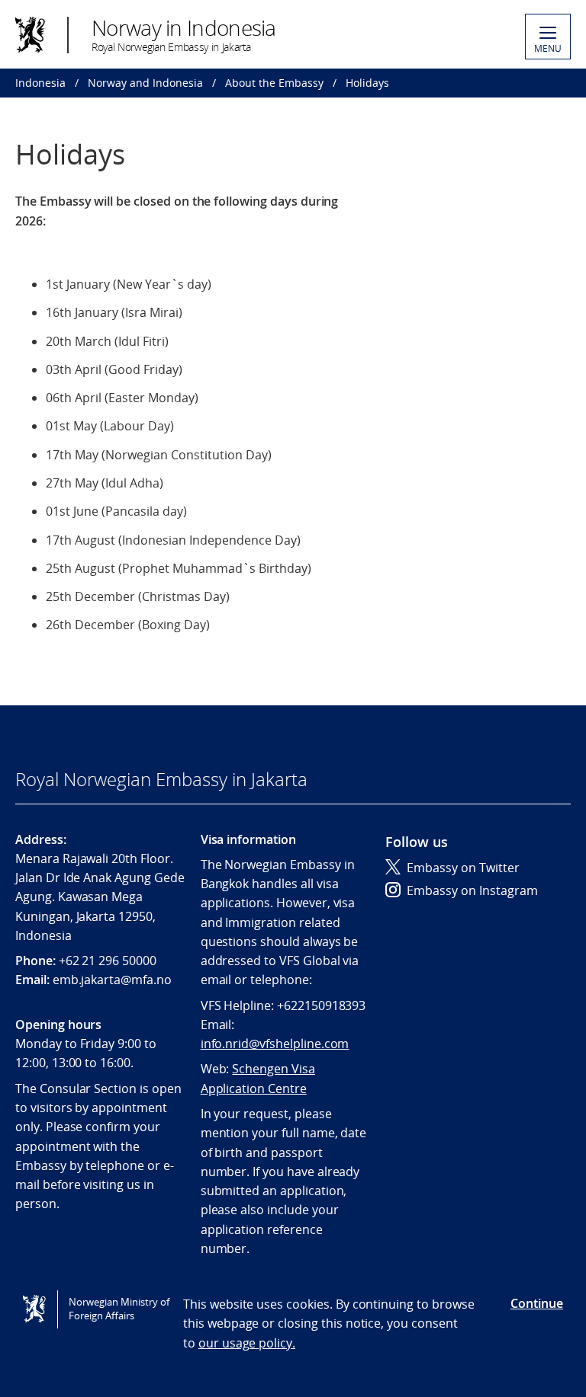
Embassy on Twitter (463, 867)
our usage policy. (246, 1343)
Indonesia (40, 82)
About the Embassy (274, 82)
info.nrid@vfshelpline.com (275, 1043)
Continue (536, 1303)
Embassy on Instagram (472, 890)
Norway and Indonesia (145, 82)
